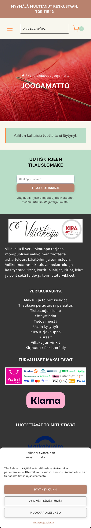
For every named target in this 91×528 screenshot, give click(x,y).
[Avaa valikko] (10, 28)
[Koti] (23, 76)
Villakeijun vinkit (45, 342)
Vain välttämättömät (45, 501)
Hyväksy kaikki (45, 489)
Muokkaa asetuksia (45, 513)
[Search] (63, 29)
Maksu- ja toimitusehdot (45, 300)
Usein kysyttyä (45, 326)
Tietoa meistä (45, 321)
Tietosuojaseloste (43, 522)
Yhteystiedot (46, 316)
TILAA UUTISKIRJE (46, 188)
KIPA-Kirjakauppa (45, 332)
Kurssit (45, 337)
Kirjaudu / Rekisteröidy (46, 347)
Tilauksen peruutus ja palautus (45, 305)
